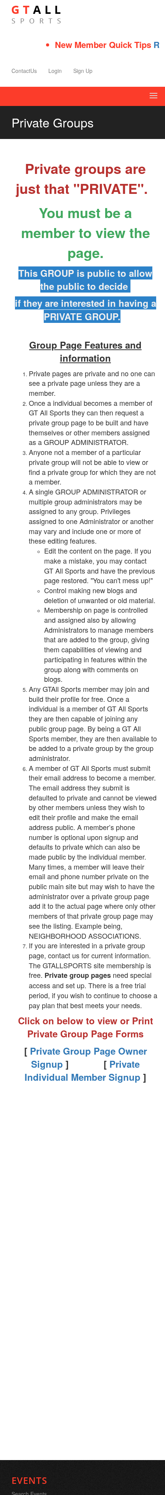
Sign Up (82, 70)
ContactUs (24, 70)
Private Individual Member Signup (82, 1070)
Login (55, 70)
